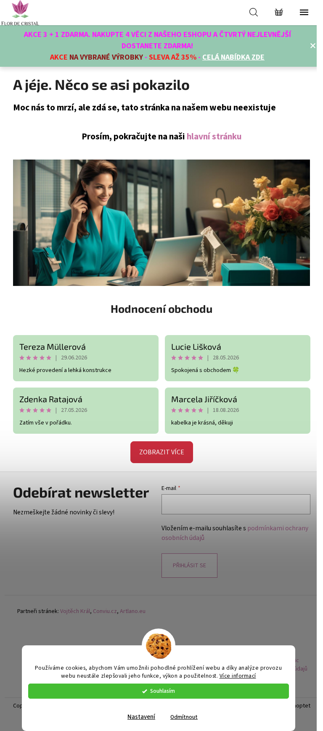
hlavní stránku (214, 136)
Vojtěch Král (75, 612)
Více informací (238, 676)
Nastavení (141, 717)
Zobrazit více (161, 452)
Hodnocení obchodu (161, 308)
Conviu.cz (105, 612)
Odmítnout (184, 717)
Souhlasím (162, 691)
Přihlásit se (189, 565)
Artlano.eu (133, 612)
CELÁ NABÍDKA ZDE (233, 57)
